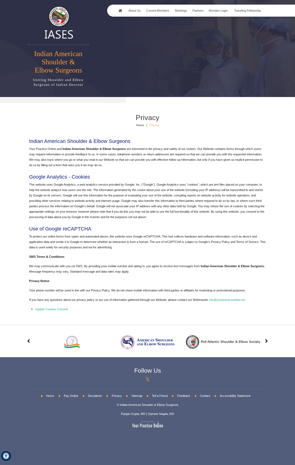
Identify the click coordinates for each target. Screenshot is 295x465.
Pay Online (71, 395)
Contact (205, 395)
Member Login (218, 10)
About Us (134, 10)
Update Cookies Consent (51, 309)
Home (120, 11)
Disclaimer (95, 395)
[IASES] (58, 21)
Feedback (183, 395)
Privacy (117, 395)
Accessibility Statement (235, 395)
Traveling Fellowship (247, 10)
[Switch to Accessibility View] (6, 456)
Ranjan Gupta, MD (133, 413)
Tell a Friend (160, 395)
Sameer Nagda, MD (161, 413)
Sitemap (136, 395)
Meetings (181, 10)
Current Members (157, 10)
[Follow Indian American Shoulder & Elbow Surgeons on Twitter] (147, 379)
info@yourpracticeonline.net (227, 299)
